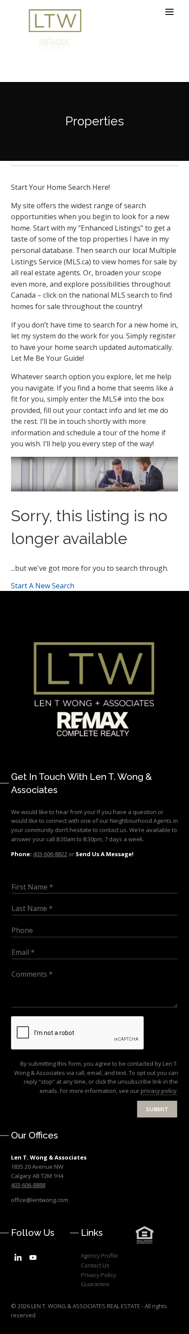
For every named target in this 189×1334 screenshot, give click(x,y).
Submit (157, 1109)
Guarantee (95, 1284)
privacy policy (159, 1091)
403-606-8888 (28, 1185)
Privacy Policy (98, 1275)
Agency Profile (99, 1255)
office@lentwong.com (39, 1200)
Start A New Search (42, 586)
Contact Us (95, 1265)
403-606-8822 (50, 854)
